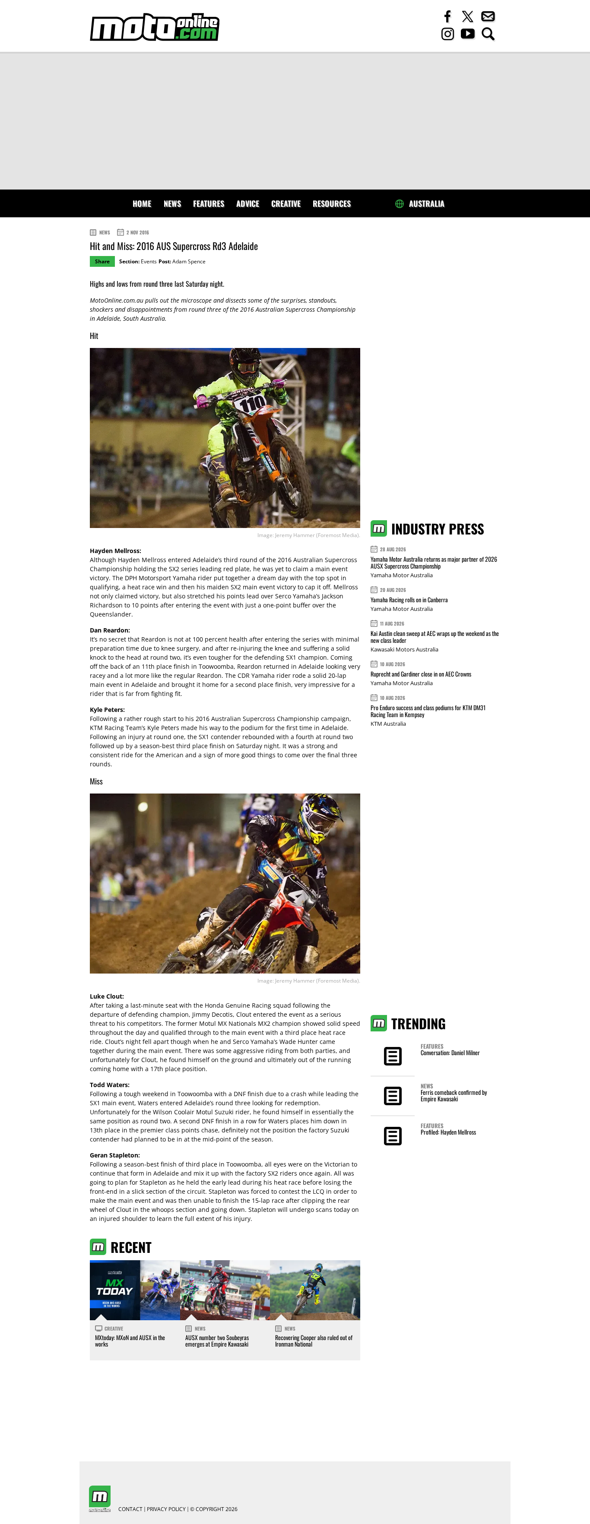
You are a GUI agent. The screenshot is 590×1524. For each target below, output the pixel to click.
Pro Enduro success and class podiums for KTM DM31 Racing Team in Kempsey (428, 711)
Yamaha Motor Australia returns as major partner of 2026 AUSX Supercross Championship (434, 562)
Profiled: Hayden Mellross (448, 1131)
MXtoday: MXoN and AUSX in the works (130, 1340)
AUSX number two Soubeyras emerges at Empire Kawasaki (217, 1340)
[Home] (154, 27)
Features (208, 203)
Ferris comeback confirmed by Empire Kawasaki (454, 1095)
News (172, 203)
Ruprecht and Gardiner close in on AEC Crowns (421, 673)
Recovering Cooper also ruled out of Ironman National (313, 1340)
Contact (130, 1509)
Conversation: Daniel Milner (450, 1052)
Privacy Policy (166, 1509)
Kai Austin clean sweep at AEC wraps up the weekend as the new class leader (435, 637)
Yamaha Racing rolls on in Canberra (409, 599)
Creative (286, 203)
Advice (247, 203)
